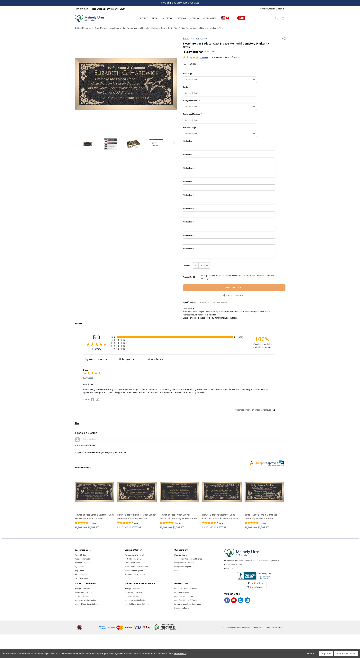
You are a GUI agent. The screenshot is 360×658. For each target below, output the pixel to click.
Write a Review (155, 359)
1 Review (204, 57)
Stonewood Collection (83, 592)
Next (174, 144)
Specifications (189, 302)
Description (204, 302)
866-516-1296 (82, 8)
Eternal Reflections (82, 596)
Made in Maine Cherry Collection (87, 604)
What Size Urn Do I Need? (134, 574)
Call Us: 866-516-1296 (233, 564)
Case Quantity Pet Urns (183, 596)
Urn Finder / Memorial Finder (185, 588)
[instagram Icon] (240, 600)
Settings (311, 653)
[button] (91, 627)
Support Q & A (80, 555)
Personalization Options (133, 571)
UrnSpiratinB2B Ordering (184, 563)
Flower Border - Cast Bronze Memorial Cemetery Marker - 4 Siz (178, 518)
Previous (77, 144)
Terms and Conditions (261, 627)
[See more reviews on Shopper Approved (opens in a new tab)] (102, 400)
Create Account (267, 8)
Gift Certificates (81, 574)
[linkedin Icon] (247, 600)
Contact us (228, 568)
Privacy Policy (277, 627)
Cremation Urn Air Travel (134, 555)
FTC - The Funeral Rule (133, 559)
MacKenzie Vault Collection (85, 600)
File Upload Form (81, 578)
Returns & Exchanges (83, 563)
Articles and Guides (132, 563)
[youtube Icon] (234, 600)
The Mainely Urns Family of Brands (188, 559)
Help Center (79, 571)
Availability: (188, 277)
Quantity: (186, 265)
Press (176, 571)
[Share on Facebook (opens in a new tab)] (92, 400)
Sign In (281, 8)
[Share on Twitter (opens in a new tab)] (97, 400)
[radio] (179, 337)
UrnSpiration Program (182, 567)
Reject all (326, 653)
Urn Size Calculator (181, 592)
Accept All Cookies (346, 653)
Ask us (237, 57)
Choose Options (94, 506)
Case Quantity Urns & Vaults (185, 600)
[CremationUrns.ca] (225, 18)
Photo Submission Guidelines (136, 567)
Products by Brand (181, 608)
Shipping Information (83, 559)
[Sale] (240, 18)
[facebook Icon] (227, 600)
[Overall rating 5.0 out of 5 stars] (191, 58)
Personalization (219, 302)
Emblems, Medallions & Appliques (187, 604)
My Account (79, 567)
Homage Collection (82, 588)
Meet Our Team (180, 555)
